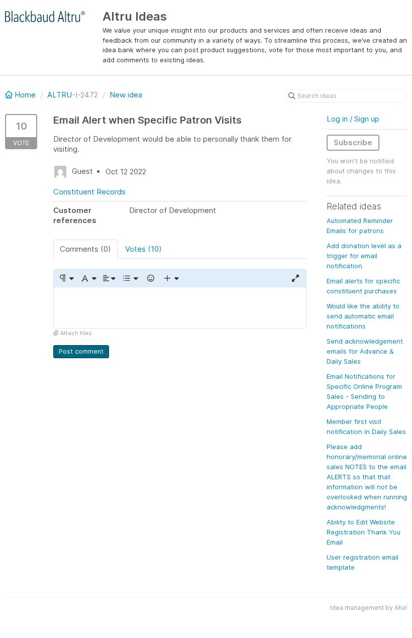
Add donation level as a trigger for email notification (364, 256)
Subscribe (353, 142)
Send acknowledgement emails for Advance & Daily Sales (365, 351)
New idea (126, 94)
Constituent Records (89, 191)
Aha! (400, 607)
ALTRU (59, 94)
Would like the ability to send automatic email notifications (363, 316)
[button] (66, 278)
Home (25, 94)
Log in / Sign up (353, 119)
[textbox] (180, 307)
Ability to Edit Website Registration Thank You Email (363, 532)
